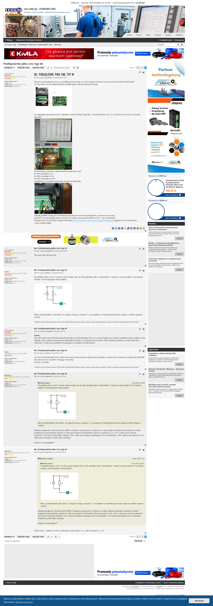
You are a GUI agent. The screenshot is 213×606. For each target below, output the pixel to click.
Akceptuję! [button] (199, 601)
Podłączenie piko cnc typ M (23, 64)
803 (10, 279)
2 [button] (142, 68)
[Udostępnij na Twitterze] (116, 228)
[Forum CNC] (13, 11)
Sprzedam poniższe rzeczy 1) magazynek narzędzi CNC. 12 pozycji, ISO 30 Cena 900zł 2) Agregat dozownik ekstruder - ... (166, 390)
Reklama (179, 35)
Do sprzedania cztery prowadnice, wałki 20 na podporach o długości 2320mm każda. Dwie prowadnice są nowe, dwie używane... (165, 358)
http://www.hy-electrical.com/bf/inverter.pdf (93, 220)
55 (10, 383)
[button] (137, 67)
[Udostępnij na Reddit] (125, 228)
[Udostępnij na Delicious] (128, 228)
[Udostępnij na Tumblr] (134, 228)
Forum (139, 35)
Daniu (7, 272)
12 (17, 81)
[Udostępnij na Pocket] (143, 228)
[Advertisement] (166, 309)
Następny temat (38, 68)
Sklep (148, 35)
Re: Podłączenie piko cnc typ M (54, 74)
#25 (35, 353)
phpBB (159, 587)
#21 (35, 78)
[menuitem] (34, 40)
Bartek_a (8, 375)
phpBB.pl (181, 595)
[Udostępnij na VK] (131, 228)
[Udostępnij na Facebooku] (113, 228)
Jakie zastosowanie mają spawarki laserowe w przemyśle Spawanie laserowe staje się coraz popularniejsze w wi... (165, 232)
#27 (35, 452)
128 (10, 83)
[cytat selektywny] (140, 72)
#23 (35, 273)
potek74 (8, 75)
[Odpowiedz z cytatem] (143, 72)
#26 (35, 376)
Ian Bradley (135, 587)
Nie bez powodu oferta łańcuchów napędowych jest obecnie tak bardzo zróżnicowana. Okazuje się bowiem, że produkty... (166, 264)
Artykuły (158, 35)
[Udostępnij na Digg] (122, 228)
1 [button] (140, 68)
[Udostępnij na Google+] (137, 228)
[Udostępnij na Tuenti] (119, 228)
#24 (35, 331)
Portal (129, 35)
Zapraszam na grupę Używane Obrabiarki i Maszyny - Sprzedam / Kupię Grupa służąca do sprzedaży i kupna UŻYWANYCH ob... (166, 374)
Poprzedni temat (24, 68)
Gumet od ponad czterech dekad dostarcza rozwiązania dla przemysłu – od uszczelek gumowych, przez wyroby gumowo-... (165, 248)
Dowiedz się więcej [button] (24, 602)
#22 (35, 251)
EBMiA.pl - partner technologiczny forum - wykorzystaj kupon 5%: (103, 2)
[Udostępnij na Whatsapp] (140, 228)
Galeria (168, 35)
